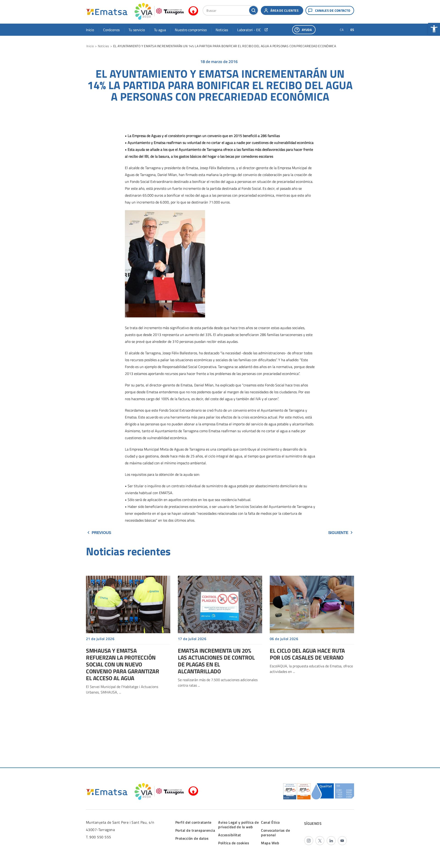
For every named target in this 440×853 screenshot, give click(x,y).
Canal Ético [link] (270, 822)
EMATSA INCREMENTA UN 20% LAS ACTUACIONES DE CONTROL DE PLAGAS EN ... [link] (220, 634)
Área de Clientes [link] (284, 10)
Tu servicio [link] (137, 30)
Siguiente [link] (338, 533)
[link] (434, 29)
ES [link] (352, 29)
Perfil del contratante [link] (193, 822)
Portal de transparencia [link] (195, 830)
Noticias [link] (222, 30)
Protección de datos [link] (192, 838)
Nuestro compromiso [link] (190, 30)
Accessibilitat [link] (229, 835)
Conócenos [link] (111, 30)
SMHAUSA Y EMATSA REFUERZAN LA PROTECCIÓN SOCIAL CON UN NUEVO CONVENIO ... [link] (128, 637)
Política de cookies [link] (233, 843)
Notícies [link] (103, 46)
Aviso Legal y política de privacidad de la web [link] (238, 825)
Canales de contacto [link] (332, 10)
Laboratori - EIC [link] (249, 30)
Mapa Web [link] (270, 843)
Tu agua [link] (160, 30)
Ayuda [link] (307, 29)
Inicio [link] (90, 30)
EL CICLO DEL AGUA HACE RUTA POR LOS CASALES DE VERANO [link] (312, 627)
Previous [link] (101, 533)
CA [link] (342, 29)
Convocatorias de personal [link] (275, 833)
